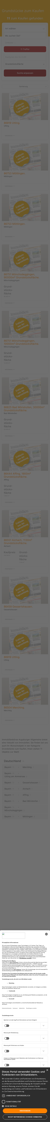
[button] (25, 1106)
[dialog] (25, 1094)
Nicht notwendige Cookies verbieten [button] (25, 1117)
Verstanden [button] (25, 1111)
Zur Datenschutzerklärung (14, 1091)
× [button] (47, 1070)
